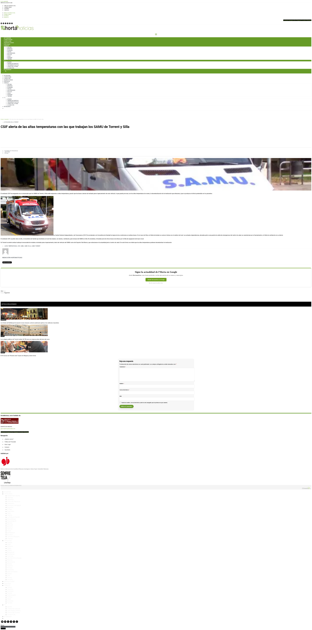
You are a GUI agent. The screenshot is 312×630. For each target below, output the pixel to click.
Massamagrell (11, 521)
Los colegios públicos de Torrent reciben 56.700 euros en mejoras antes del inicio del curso (25, 339)
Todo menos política (13, 65)
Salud (8, 56)
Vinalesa (10, 539)
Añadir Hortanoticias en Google (156, 279)
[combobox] (8, 627)
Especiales (7, 44)
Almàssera (10, 503)
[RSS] (5, 23)
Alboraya (10, 498)
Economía (10, 50)
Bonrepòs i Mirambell (14, 505)
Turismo (9, 59)
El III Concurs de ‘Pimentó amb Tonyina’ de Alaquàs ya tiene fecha (18, 355)
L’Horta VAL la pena (13, 613)
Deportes (9, 48)
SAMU (22, 246)
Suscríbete (6, 8)
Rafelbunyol (3, 319)
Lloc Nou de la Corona (14, 558)
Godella (9, 515)
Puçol (9, 531)
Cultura (9, 47)
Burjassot (10, 507)
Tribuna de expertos (12, 63)
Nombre (122, 383)
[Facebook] (1, 23)
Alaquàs (2, 352)
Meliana (9, 523)
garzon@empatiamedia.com (8, 428)
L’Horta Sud (7, 41)
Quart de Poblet (12, 572)
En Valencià (7, 69)
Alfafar (9, 550)
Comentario (123, 366)
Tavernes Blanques (13, 537)
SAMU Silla (28, 246)
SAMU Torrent (36, 246)
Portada (2, 119)
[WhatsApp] (12, 23)
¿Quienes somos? (8, 7)
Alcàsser (10, 546)
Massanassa (11, 562)
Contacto (6, 10)
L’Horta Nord (8, 39)
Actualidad (7, 38)
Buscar (5, 71)
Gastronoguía (11, 53)
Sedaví (9, 574)
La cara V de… (11, 68)
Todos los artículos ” (7, 262)
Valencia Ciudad (9, 42)
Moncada (10, 525)
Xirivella (10, 579)
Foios (9, 513)
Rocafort (10, 535)
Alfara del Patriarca (13, 501)
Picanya (9, 568)
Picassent (10, 570)
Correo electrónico (124, 389)
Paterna (9, 529)
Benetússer (11, 554)
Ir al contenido (4, 1)
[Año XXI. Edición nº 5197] (9, 5)
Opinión (9, 62)
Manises (10, 560)
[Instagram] (3, 23)
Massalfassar (11, 519)
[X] (10, 23)
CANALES (7, 585)
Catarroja (10, 556)
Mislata (9, 564)
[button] (156, 132)
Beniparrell (10, 552)
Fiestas (9, 51)
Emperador (10, 511)
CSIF (19, 246)
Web (121, 396)
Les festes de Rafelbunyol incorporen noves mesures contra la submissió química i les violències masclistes (30, 323)
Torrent (16, 122)
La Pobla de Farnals (13, 517)
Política (9, 54)
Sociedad (9, 57)
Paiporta (10, 566)
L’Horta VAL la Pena (12, 66)
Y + (5, 60)
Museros (10, 527)
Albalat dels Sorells (13, 496)
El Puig (9, 509)
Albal (8, 544)
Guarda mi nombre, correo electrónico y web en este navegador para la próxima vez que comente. (145, 402)
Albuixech (10, 500)
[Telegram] (7, 23)
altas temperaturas (11, 246)
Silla (12, 122)
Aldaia (9, 548)
